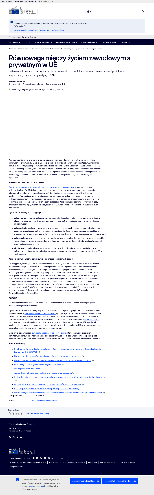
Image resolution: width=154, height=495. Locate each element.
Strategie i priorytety (42, 42)
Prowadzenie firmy (88, 42)
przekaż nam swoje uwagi (39, 414)
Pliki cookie (92, 462)
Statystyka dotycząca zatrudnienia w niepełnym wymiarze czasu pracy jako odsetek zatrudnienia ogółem (59, 377)
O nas (26, 42)
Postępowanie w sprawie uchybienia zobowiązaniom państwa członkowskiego (48, 384)
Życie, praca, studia (108, 42)
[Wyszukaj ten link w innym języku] (75, 187)
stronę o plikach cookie (38, 486)
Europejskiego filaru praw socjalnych (40, 313)
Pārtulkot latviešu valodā (23, 30)
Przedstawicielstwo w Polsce (19, 49)
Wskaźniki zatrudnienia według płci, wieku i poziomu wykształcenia (43, 373)
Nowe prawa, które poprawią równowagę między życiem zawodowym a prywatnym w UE (52, 360)
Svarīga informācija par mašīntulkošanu (49, 30)
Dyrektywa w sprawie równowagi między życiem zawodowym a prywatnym (41, 187)
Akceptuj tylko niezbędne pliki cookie (120, 481)
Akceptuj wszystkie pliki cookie (85, 481)
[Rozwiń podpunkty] (30, 42)
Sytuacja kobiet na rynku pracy (27, 369)
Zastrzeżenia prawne (127, 462)
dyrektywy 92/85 (91, 319)
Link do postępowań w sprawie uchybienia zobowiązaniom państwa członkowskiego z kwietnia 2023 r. (58, 393)
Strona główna (14, 42)
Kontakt (125, 42)
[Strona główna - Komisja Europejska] (26, 10)
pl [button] (91, 11)
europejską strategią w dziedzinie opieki (49, 333)
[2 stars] (11, 413)
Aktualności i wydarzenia (65, 42)
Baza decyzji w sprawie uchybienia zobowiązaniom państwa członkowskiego (47, 388)
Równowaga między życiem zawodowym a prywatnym (37, 364)
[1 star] (9, 413)
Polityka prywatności (108, 462)
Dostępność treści (16, 467)
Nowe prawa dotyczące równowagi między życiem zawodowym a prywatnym (47, 356)
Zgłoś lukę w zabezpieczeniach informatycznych (27, 462)
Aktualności (56, 49)
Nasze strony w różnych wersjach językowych (67, 462)
